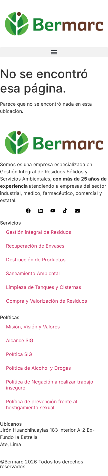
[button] (54, 52)
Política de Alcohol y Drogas (38, 368)
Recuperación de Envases (35, 246)
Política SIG (19, 354)
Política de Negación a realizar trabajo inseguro (49, 385)
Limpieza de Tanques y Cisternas (43, 287)
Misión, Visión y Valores (33, 327)
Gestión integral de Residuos (38, 232)
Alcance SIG (19, 340)
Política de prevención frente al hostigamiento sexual (41, 404)
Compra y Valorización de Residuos (46, 301)
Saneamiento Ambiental (33, 273)
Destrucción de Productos (35, 260)
